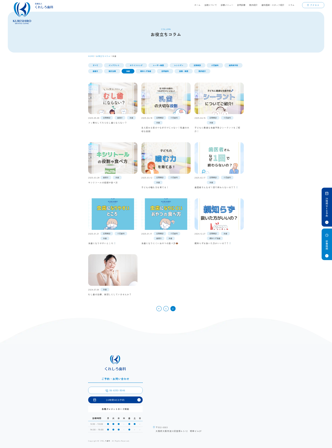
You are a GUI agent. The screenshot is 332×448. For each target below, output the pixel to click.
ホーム (197, 4)
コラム (291, 4)
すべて (95, 65)
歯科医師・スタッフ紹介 (272, 4)
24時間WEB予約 (115, 400)
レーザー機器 (158, 65)
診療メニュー (227, 4)
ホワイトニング (136, 65)
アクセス (314, 5)
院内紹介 (253, 4)
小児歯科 (215, 65)
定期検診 (197, 65)
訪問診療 (241, 4)
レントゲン (178, 65)
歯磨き (95, 71)
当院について (210, 4)
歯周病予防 (233, 65)
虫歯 (128, 71)
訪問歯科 (165, 71)
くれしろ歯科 (105, 441)
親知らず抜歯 (145, 71)
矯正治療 (112, 71)
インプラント (114, 65)
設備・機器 (183, 71)
